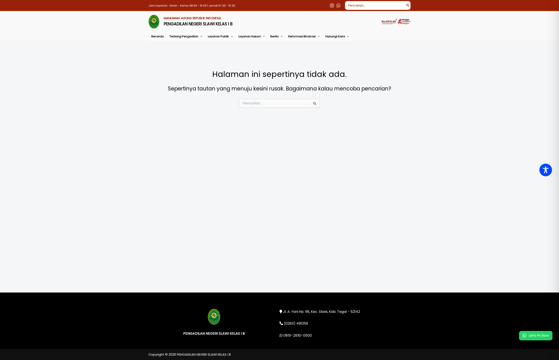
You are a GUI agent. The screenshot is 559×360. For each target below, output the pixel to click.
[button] (200, 36)
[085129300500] (338, 5)
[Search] (408, 5)
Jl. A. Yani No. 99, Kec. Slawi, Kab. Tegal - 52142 (321, 311)
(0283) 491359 (295, 323)
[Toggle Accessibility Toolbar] (545, 170)
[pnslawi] (332, 5)
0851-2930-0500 (297, 335)
